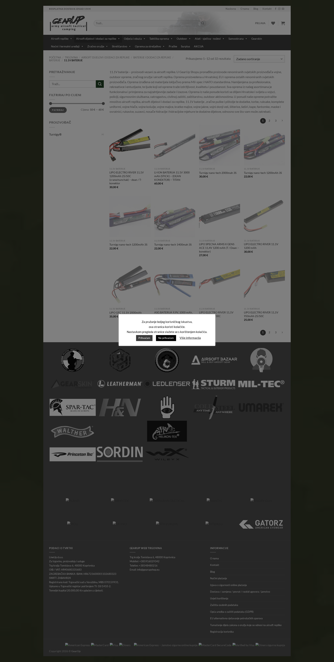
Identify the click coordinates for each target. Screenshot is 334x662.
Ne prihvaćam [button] (166, 338)
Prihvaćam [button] (144, 338)
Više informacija (190, 338)
